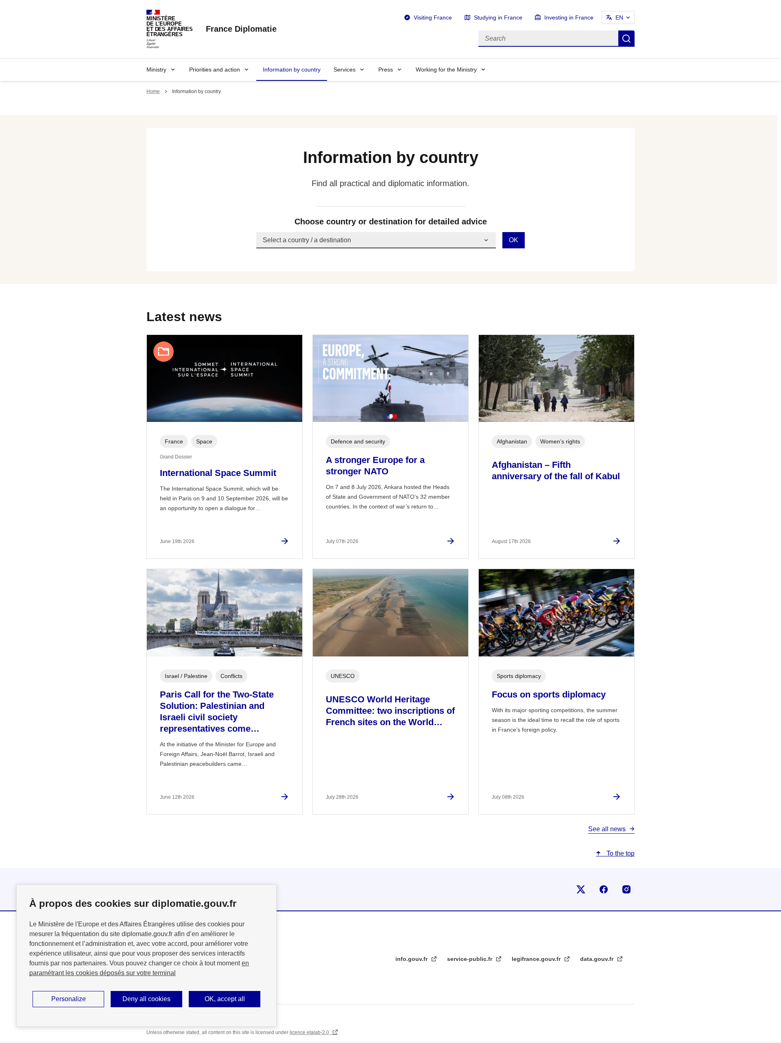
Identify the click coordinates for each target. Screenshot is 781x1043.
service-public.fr (470, 959)
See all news (607, 829)
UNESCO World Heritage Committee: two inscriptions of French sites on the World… (390, 710)
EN (619, 17)
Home (153, 91)
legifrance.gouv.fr (537, 959)
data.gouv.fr (597, 959)
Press (385, 69)
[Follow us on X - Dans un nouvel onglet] (581, 889)
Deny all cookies (146, 998)
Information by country (292, 69)
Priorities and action (214, 69)
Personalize (68, 998)
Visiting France (433, 17)
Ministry (156, 69)
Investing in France (568, 17)
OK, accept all (225, 998)
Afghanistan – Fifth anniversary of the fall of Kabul (556, 470)
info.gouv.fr (412, 959)
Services (345, 69)
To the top (620, 853)
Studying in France (498, 17)
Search (626, 38)
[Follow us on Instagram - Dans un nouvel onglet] (626, 889)
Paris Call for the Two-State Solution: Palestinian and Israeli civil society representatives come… (217, 711)
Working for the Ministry (446, 69)
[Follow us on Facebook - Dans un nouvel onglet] (604, 889)
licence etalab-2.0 (310, 1032)
